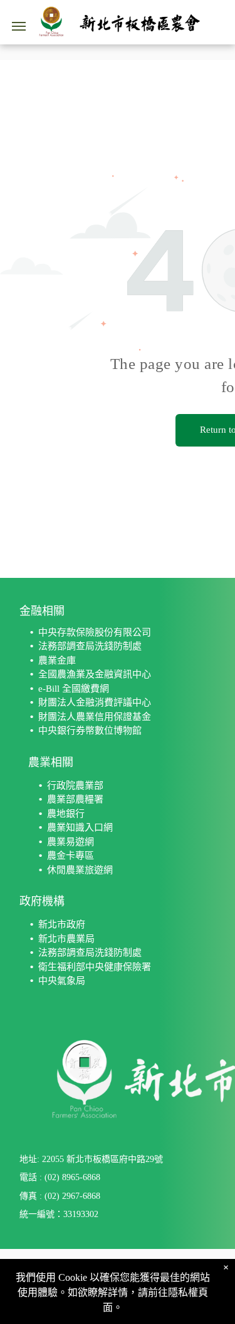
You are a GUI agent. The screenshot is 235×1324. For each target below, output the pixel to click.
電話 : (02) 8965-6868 (59, 1177)
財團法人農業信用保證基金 (94, 717)
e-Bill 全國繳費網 (73, 689)
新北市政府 (61, 924)
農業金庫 (57, 660)
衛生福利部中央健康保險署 (94, 967)
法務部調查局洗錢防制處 (90, 646)
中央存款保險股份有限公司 (94, 632)
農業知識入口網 (80, 827)
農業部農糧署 (75, 799)
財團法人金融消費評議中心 (94, 702)
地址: (29, 1159)
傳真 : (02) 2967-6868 (59, 1196)
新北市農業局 (66, 939)
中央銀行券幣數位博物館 (90, 730)
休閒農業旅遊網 (80, 870)
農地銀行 (66, 814)
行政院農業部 (75, 786)
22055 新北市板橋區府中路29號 (102, 1159)
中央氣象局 (61, 981)
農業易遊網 (70, 842)
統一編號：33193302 (58, 1214)
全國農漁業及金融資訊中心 (94, 674)
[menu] (18, 26)
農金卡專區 (70, 856)
